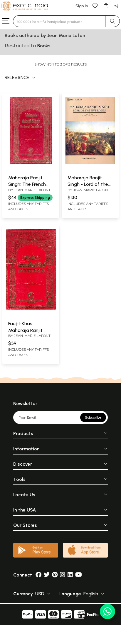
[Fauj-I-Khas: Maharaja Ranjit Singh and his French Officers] (31, 308)
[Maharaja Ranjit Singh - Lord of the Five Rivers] (90, 163)
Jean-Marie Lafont (32, 190)
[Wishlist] (95, 5)
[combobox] (59, 21)
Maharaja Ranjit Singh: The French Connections (27, 184)
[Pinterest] (55, 575)
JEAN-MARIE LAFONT (32, 335)
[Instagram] (62, 575)
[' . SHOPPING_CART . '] (105, 5)
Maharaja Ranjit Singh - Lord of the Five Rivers (88, 184)
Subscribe (93, 417)
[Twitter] (47, 575)
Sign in (81, 6)
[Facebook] (38, 575)
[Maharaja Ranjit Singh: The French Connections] (31, 163)
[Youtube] (78, 575)
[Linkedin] (70, 575)
